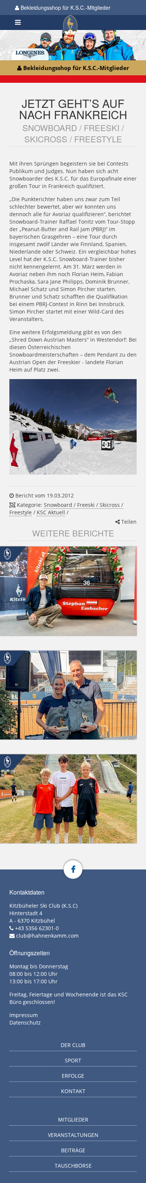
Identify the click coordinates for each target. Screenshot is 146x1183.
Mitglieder (73, 1119)
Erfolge (73, 1075)
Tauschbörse (73, 1165)
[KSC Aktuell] (7, 553)
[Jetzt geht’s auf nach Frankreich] (73, 427)
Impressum (23, 1015)
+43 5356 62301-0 (37, 928)
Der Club (73, 1045)
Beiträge (73, 1150)
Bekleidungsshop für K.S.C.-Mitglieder (64, 7)
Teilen (128, 521)
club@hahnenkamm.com (47, 935)
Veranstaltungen (73, 1134)
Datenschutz (25, 1022)
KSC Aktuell (51, 512)
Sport (73, 1060)
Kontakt (73, 1091)
